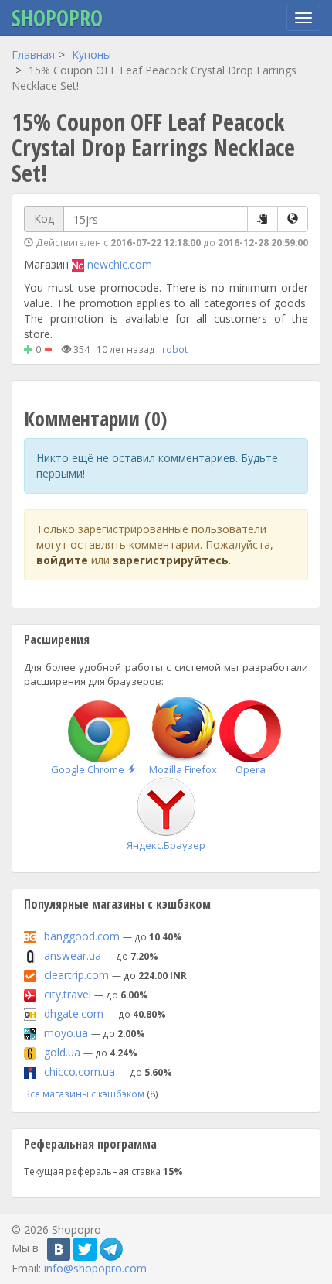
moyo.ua (66, 1032)
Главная (33, 54)
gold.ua (62, 1052)
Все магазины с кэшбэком (84, 1093)
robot (175, 349)
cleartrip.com (76, 974)
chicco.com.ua (79, 1071)
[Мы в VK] (58, 1249)
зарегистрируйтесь (171, 560)
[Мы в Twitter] (85, 1249)
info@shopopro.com (95, 1268)
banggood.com (82, 936)
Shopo (57, 18)
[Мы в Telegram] (111, 1249)
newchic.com (119, 264)
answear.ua (72, 955)
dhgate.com (73, 1013)
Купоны (91, 54)
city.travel (67, 994)
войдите (62, 560)
